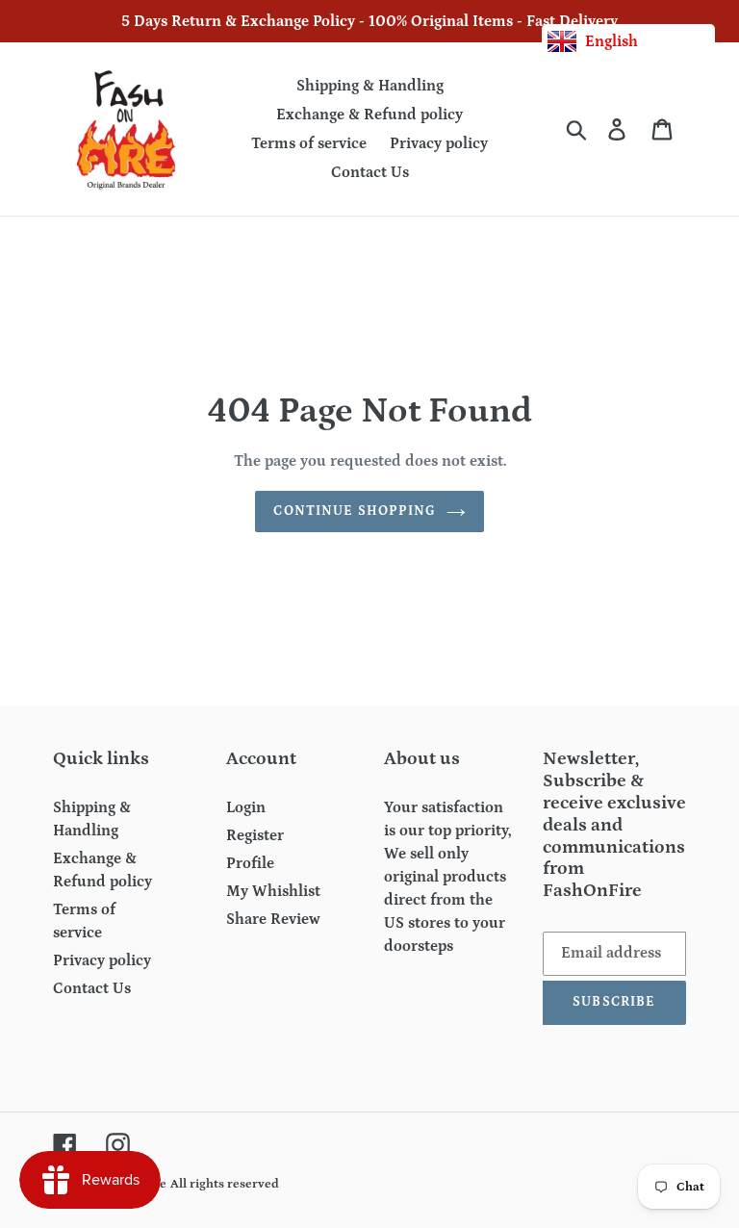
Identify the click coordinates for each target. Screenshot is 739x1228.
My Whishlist (273, 891)
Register (255, 835)
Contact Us (92, 988)
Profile (250, 863)
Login (246, 807)
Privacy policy (102, 960)
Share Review (273, 919)
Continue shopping (354, 511)
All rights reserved (224, 1184)
